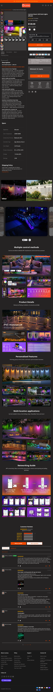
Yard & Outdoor (8, 9)
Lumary (9, 688)
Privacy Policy (17, 660)
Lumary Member (30, 660)
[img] (20, 556)
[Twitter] (32, 92)
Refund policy (17, 656)
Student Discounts (44, 669)
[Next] (24, 31)
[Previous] (6, 31)
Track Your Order (18, 668)
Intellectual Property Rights (20, 666)
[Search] (46, 5)
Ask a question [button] (34, 543)
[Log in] (48, 5)
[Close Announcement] (51, 1)
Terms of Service (17, 658)
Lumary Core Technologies (6, 660)
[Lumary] (26, 5)
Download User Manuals (19, 664)
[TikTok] (11, 676)
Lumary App (43, 665)
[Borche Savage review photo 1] (21, 636)
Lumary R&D (3, 662)
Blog (2, 668)
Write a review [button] (18, 543)
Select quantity (32, 26)
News (2, 666)
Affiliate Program (44, 667)
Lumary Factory (4, 664)
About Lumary (4, 656)
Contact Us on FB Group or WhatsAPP (46, 661)
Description (9, 52)
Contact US (29, 656)
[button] (2, 5)
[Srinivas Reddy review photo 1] (21, 584)
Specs (15, 52)
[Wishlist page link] (42, 5)
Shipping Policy (4, 55)
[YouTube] (13, 676)
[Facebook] (29, 92)
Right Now (20, 1)
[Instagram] (6, 676)
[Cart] (51, 5)
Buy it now (39, 49)
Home (2, 9)
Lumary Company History (6, 658)
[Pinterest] (35, 92)
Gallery (2, 52)
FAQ (28, 658)
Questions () (13, 548)
